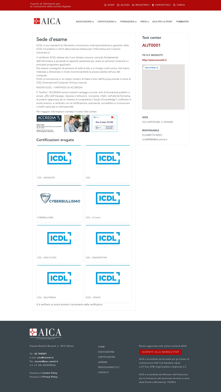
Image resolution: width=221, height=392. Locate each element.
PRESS (143, 22)
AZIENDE (102, 362)
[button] (85, 21)
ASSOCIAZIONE (84, 22)
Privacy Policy (50, 377)
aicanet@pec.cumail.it (46, 362)
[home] (51, 21)
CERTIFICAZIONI (106, 22)
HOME (101, 347)
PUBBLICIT (182, 22)
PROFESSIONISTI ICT (109, 367)
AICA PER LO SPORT (162, 22)
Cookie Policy (50, 373)
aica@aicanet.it (45, 358)
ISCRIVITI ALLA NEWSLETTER (160, 352)
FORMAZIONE (127, 22)
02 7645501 (41, 354)
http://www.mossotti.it (154, 60)
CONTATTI (103, 373)
